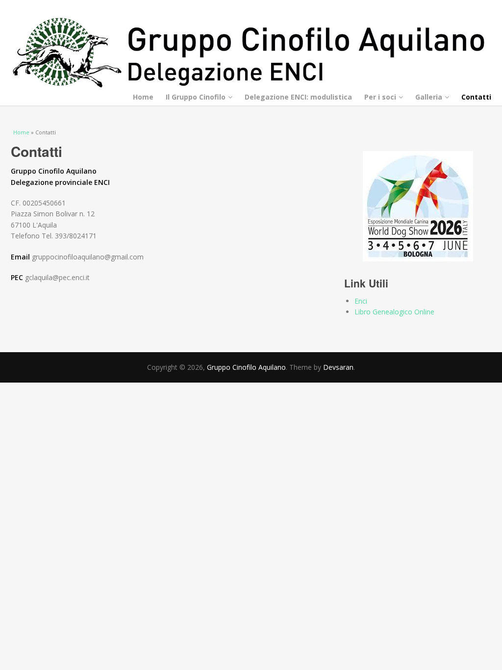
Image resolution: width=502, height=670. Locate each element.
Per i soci (380, 97)
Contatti (476, 97)
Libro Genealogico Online (394, 311)
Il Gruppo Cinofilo (196, 97)
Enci (360, 301)
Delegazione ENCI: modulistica (298, 97)
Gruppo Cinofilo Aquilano (246, 367)
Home (143, 97)
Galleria (428, 97)
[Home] (251, 53)
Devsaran (338, 367)
